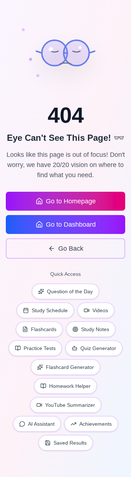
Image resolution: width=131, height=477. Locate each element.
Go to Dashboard (71, 224)
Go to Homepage (71, 201)
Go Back (70, 248)
